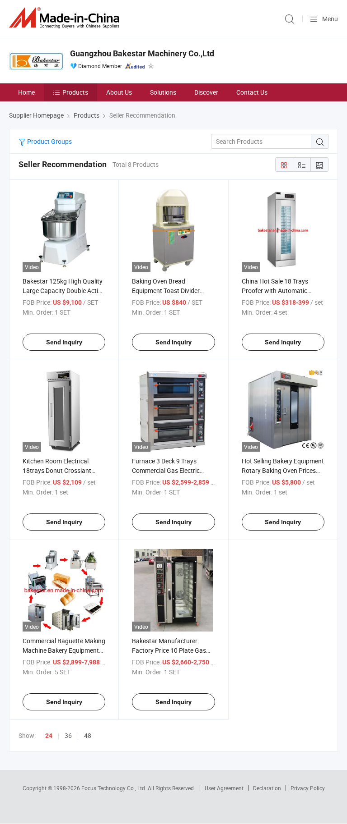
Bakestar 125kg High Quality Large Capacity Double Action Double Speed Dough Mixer (64, 290)
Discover (206, 92)
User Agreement (224, 788)
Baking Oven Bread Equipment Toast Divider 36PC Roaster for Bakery (166, 290)
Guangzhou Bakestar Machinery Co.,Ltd (142, 53)
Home (26, 92)
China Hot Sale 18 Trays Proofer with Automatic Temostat (275, 290)
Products (75, 92)
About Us (119, 92)
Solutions (163, 92)
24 (48, 735)
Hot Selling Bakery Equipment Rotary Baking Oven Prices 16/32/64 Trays (283, 470)
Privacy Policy (308, 788)
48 (87, 735)
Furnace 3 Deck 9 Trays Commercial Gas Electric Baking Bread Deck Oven (166, 470)
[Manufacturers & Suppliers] (66, 17)
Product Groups (49, 141)
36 (68, 735)
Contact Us (251, 92)
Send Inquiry (64, 342)
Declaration (267, 788)
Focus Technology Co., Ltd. (114, 788)
